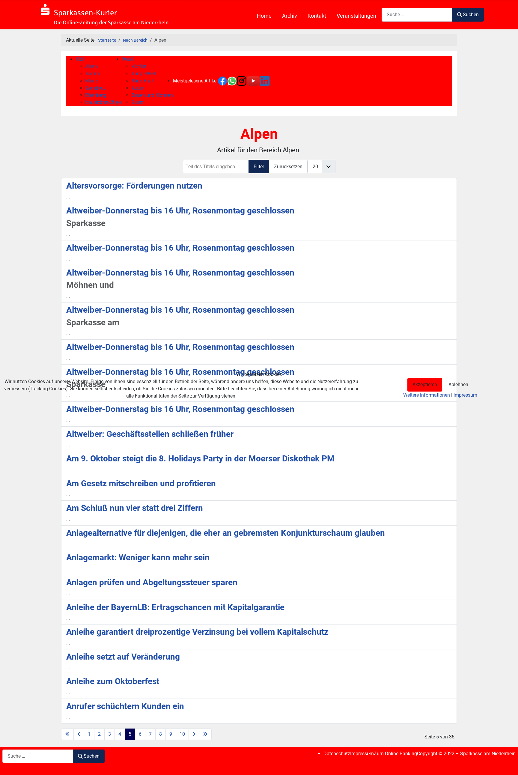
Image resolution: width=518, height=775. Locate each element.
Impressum (465, 395)
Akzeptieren (424, 384)
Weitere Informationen (426, 395)
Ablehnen (458, 384)
